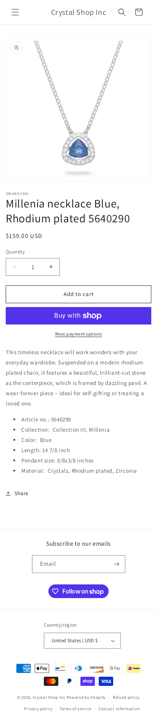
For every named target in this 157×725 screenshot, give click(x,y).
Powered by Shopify (86, 697)
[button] (15, 12)
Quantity (15, 252)
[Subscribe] (116, 564)
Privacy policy (38, 708)
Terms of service (75, 708)
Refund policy (126, 697)
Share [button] (21, 493)
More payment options (78, 334)
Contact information (119, 708)
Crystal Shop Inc (49, 697)
